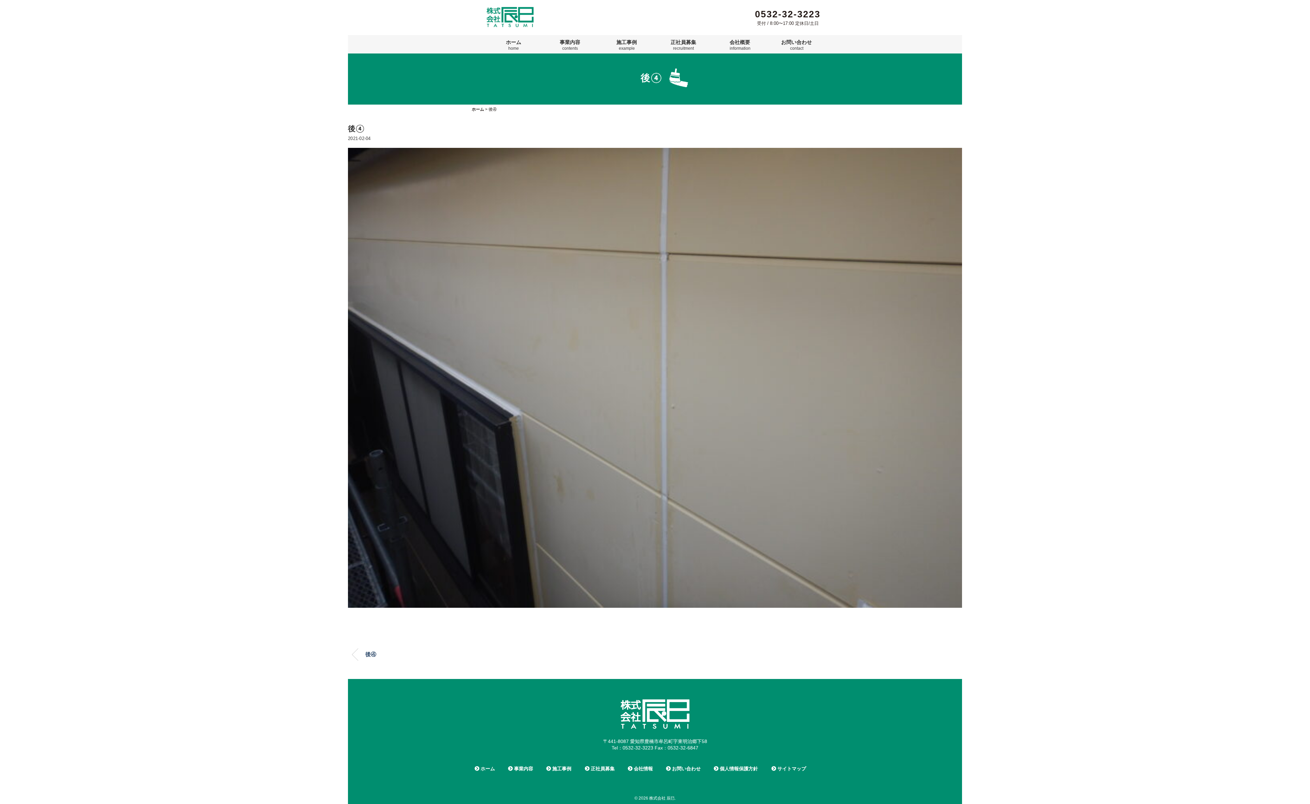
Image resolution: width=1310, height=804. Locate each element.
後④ (370, 654)
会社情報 (642, 768)
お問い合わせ (796, 45)
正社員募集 (683, 45)
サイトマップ (791, 768)
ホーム (513, 45)
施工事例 (626, 45)
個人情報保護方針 (738, 768)
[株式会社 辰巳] (510, 10)
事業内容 (570, 45)
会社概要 (740, 45)
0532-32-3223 (787, 14)
